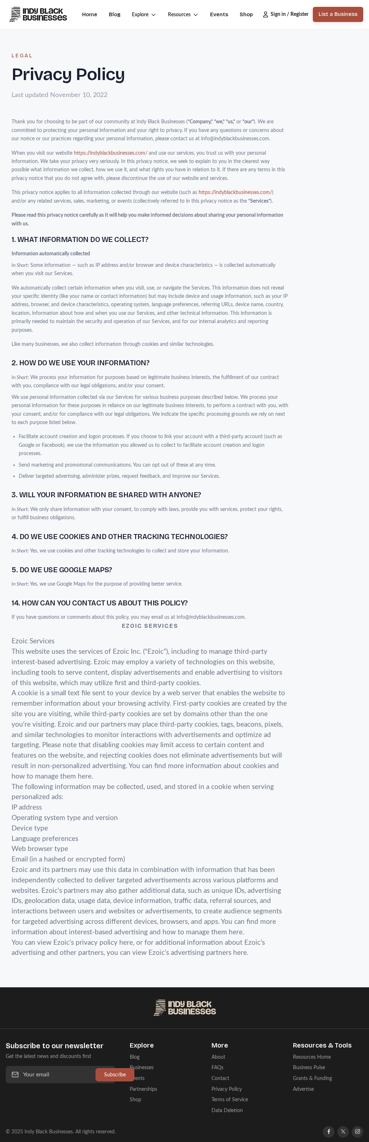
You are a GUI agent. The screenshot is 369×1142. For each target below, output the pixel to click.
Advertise (303, 1089)
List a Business (338, 14)
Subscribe (115, 1074)
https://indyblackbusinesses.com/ (110, 153)
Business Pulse (309, 1067)
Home (89, 15)
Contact (220, 1078)
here (85, 776)
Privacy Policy (227, 1089)
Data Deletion (227, 1110)
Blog (114, 15)
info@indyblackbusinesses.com (235, 138)
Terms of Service (230, 1099)
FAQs (217, 1067)
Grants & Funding (312, 1078)
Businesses (142, 1067)
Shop (246, 15)
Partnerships (143, 1089)
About (218, 1057)
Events (219, 15)
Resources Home (312, 1057)
